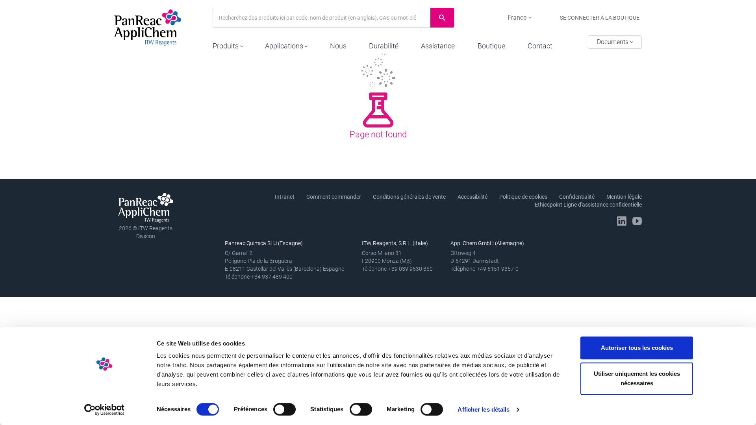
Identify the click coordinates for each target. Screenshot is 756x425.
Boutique (491, 46)
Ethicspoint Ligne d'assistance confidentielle (588, 204)
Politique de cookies (523, 197)
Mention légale (624, 197)
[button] (227, 44)
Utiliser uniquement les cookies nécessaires (637, 378)
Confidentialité (577, 197)
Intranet (285, 197)
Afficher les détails (484, 409)
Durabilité (383, 46)
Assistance (438, 46)
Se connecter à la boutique (599, 18)
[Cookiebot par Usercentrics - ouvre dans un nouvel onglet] (104, 410)
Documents (613, 42)
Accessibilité (472, 197)
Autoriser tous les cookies (637, 347)
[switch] (284, 409)
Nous (338, 46)
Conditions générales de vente (409, 197)
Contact (540, 46)
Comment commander (333, 197)
